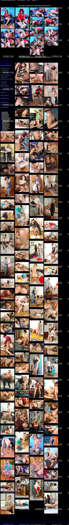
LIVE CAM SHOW (21, 0)
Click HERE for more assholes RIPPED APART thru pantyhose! (34, 5)
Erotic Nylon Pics (5, 116)
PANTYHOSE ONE (4, 70)
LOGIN (28, 0)
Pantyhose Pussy (5, 125)
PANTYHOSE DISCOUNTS (6, 75)
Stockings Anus (5, 130)
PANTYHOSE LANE (5, 102)
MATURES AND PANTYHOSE (6, 79)
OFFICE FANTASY (4, 107)
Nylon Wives (4, 122)
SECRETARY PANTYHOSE (6, 65)
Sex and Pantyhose (6, 123)
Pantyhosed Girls (5, 121)
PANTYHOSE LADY (5, 104)
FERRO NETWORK (4, 85)
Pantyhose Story (5, 126)
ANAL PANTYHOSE (5, 95)
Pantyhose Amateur (6, 120)
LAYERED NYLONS (5, 98)
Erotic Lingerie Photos (6, 117)
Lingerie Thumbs (5, 115)
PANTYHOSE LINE (4, 72)
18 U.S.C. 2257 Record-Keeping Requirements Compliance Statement (10, 518)
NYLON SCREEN (4, 77)
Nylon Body (4, 129)
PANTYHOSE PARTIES (5, 68)
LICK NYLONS (4, 83)
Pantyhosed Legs (5, 124)
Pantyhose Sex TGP (6, 119)
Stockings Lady (5, 127)
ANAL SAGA (3, 92)
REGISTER (34, 0)
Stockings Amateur (6, 128)
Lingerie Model (5, 112)
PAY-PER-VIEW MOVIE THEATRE (8, 0)
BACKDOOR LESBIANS (5, 89)
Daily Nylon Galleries (6, 118)
